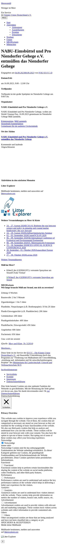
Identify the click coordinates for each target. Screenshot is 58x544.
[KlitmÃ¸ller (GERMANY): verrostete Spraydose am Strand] (31, 280)
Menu (4, 18)
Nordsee (10, 37)
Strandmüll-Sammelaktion (12, 124)
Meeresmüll (6, 3)
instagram (13, 369)
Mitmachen (11, 44)
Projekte (15, 32)
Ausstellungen (18, 30)
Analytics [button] (5, 487)
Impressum (11, 379)
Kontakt (9, 377)
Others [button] (4, 512)
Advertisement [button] (7, 500)
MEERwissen (12, 42)
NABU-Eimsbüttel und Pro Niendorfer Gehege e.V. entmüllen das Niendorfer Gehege (24, 138)
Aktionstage (17, 27)
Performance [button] (6, 475)
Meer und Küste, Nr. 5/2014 (20, 343)
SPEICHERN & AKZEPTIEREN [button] (16, 522)
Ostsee (9, 39)
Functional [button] (5, 462)
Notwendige (9, 443)
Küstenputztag (7, 121)
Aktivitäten (11, 25)
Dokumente (17, 35)
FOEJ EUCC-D (45, 73)
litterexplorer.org (8, 193)
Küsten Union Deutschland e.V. (17, 15)
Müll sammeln (20, 121)
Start (8, 22)
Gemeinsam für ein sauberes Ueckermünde (19, 126)
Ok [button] (45, 391)
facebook (5, 369)
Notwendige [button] (6, 440)
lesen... (6, 348)
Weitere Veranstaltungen (11, 259)
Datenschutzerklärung (15, 381)
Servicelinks (11, 374)
